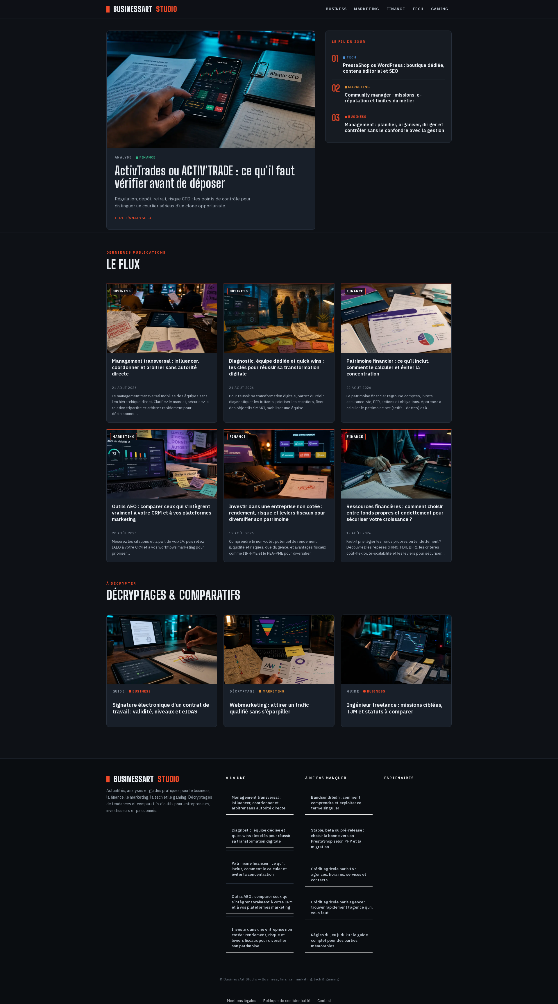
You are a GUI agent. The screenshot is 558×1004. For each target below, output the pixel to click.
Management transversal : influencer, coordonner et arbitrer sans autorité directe (258, 803)
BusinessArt (145, 9)
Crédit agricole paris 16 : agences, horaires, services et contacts (338, 874)
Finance (396, 8)
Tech (417, 8)
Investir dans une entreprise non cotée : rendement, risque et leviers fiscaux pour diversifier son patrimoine (262, 937)
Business (336, 8)
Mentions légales (241, 1000)
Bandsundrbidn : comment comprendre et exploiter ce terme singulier (336, 803)
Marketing (366, 8)
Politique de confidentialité (286, 1000)
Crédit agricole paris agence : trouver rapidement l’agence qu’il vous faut (342, 907)
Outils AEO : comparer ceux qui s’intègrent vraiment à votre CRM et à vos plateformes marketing (262, 902)
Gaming (439, 8)
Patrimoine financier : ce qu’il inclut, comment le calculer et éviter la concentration (259, 869)
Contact (324, 1000)
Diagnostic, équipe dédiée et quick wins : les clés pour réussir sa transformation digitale (261, 835)
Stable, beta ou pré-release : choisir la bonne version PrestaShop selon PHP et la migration (337, 838)
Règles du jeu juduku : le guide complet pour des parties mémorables (339, 940)
